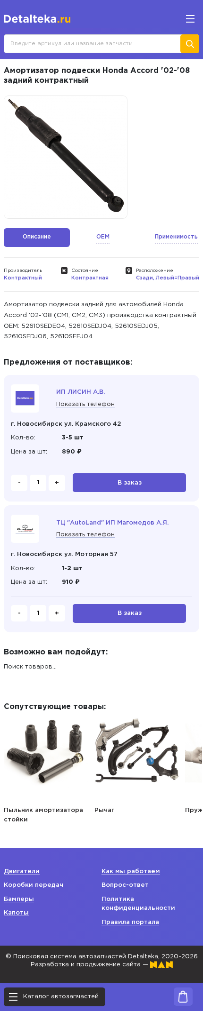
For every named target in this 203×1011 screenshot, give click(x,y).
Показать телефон (85, 404)
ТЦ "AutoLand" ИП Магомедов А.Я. (112, 522)
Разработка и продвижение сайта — (90, 964)
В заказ (130, 483)
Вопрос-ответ (125, 885)
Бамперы (19, 899)
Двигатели (22, 871)
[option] (65, 157)
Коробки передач (33, 885)
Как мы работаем (131, 871)
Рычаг (104, 810)
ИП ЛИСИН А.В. (80, 392)
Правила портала (130, 922)
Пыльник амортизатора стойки (43, 815)
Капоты (16, 912)
